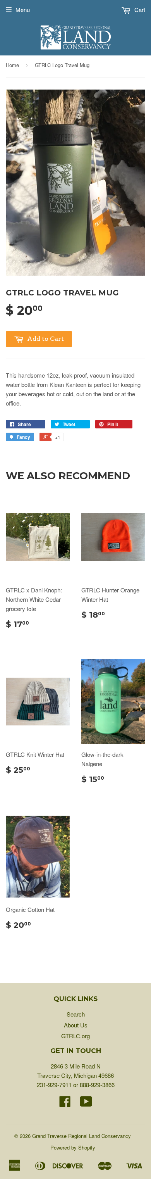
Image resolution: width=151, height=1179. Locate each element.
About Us (76, 1025)
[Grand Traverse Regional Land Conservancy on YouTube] (86, 1104)
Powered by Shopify (72, 1147)
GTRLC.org (75, 1036)
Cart (139, 9)
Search (76, 1014)
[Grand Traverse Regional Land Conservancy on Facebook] (65, 1104)
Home (12, 65)
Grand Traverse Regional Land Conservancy (81, 1135)
